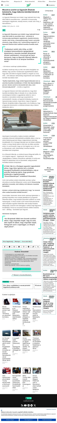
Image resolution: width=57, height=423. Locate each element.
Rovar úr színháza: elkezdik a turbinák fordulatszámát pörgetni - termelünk (48, 59)
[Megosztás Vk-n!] (19, 246)
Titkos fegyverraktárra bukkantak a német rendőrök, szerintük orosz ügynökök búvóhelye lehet (49, 41)
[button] (2, 5)
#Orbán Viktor (41, 1)
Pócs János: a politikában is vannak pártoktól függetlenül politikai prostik (16, 286)
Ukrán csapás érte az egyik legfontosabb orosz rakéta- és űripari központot (27, 344)
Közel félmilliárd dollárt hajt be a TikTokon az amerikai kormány (48, 73)
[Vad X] (35, 405)
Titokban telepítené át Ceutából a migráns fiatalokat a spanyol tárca (37, 343)
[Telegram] (31, 405)
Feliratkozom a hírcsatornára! (22, 269)
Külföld (4, 26)
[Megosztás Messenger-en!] (9, 246)
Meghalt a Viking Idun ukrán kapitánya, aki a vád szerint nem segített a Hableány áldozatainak (48, 23)
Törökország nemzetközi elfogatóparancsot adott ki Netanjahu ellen (37, 313)
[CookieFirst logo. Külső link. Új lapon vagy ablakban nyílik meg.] (1, 410)
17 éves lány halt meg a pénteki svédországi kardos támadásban (47, 142)
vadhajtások (28, 400)
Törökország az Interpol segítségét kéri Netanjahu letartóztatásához (16, 313)
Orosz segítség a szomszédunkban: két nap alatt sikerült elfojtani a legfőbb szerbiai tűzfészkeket (27, 315)
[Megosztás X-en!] (38, 246)
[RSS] (22, 405)
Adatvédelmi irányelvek (51, 409)
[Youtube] (25, 405)
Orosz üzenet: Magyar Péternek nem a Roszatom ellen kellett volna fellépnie (37, 382)
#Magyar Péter (5, 1)
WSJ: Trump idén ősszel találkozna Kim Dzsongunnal (27, 381)
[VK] (29, 405)
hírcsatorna (51, 5)
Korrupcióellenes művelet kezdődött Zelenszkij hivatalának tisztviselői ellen (16, 382)
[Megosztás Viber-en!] (24, 246)
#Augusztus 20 (18, 1)
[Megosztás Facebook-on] (5, 246)
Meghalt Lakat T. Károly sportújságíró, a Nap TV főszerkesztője (48, 155)
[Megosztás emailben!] (14, 246)
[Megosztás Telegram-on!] (28, 246)
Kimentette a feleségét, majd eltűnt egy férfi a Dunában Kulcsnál (48, 128)
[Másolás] (33, 246)
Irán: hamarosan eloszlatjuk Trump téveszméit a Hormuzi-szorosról (6, 381)
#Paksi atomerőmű (30, 1)
